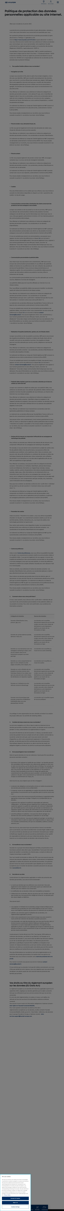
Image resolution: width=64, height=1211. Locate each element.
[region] (15, 1192)
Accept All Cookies (15, 1198)
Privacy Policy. (7, 1195)
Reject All (15, 1202)
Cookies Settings (15, 1207)
